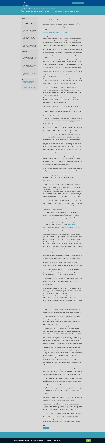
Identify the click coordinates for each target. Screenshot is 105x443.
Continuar (88, 440)
